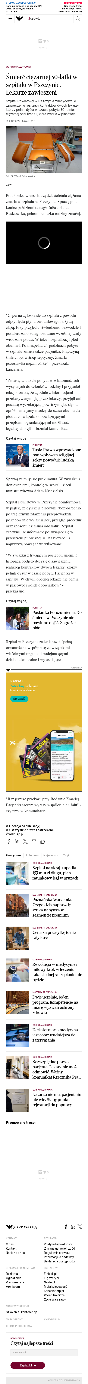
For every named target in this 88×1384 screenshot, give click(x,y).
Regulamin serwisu (57, 1253)
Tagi (66, 855)
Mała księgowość (55, 1286)
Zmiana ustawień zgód (59, 1248)
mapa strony (14, 1319)
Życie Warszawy (55, 1299)
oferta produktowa (19, 1326)
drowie (34, 18)
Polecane (32, 855)
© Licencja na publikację (23, 826)
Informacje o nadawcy (59, 1257)
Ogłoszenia (13, 1278)
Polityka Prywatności (58, 1244)
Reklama (12, 1273)
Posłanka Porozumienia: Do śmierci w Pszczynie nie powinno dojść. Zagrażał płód (57, 620)
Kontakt (11, 1248)
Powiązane (13, 855)
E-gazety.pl (51, 1278)
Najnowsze (50, 855)
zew (9, 184)
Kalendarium (52, 1319)
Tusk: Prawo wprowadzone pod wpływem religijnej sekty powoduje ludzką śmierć (56, 457)
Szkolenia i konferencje (21, 1312)
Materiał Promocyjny (44, 992)
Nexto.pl (49, 1282)
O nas (10, 1244)
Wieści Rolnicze (54, 1295)
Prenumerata (15, 1282)
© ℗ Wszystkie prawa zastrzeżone (30, 830)
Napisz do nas (15, 1253)
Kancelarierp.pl (54, 1291)
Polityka (37, 445)
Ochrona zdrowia (18, 66)
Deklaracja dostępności (59, 1261)
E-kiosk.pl (50, 1273)
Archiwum (13, 1286)
